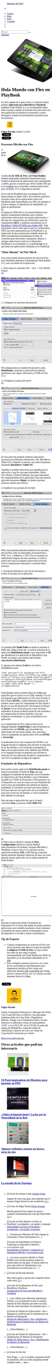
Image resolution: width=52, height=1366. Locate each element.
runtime (9, 186)
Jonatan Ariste (38, 1193)
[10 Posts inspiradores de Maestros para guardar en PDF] (18, 1074)
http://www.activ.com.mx (12, 1038)
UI (2, 204)
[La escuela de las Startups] (18, 1177)
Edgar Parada (38, 1206)
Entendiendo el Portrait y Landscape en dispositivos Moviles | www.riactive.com (25, 1251)
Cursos (10, 13)
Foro (9, 19)
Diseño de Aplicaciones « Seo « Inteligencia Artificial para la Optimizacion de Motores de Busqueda (27, 1322)
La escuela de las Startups (16, 1183)
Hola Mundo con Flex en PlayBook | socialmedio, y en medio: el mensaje (24, 1228)
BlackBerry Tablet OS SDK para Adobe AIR (21, 225)
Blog (9, 16)
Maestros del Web (15, 3)
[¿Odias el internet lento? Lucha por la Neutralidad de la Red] (18, 1108)
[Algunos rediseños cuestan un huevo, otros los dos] (18, 1143)
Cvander (11, 21)
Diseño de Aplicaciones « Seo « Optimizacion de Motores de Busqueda (28, 1340)
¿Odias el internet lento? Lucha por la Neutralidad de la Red (23, 1116)
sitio (9, 960)
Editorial (5, 34)
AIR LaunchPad (31, 971)
